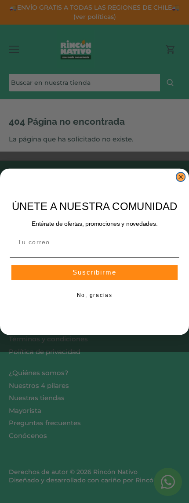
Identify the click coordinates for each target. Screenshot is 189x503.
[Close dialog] (180, 176)
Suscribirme (95, 272)
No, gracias (95, 295)
